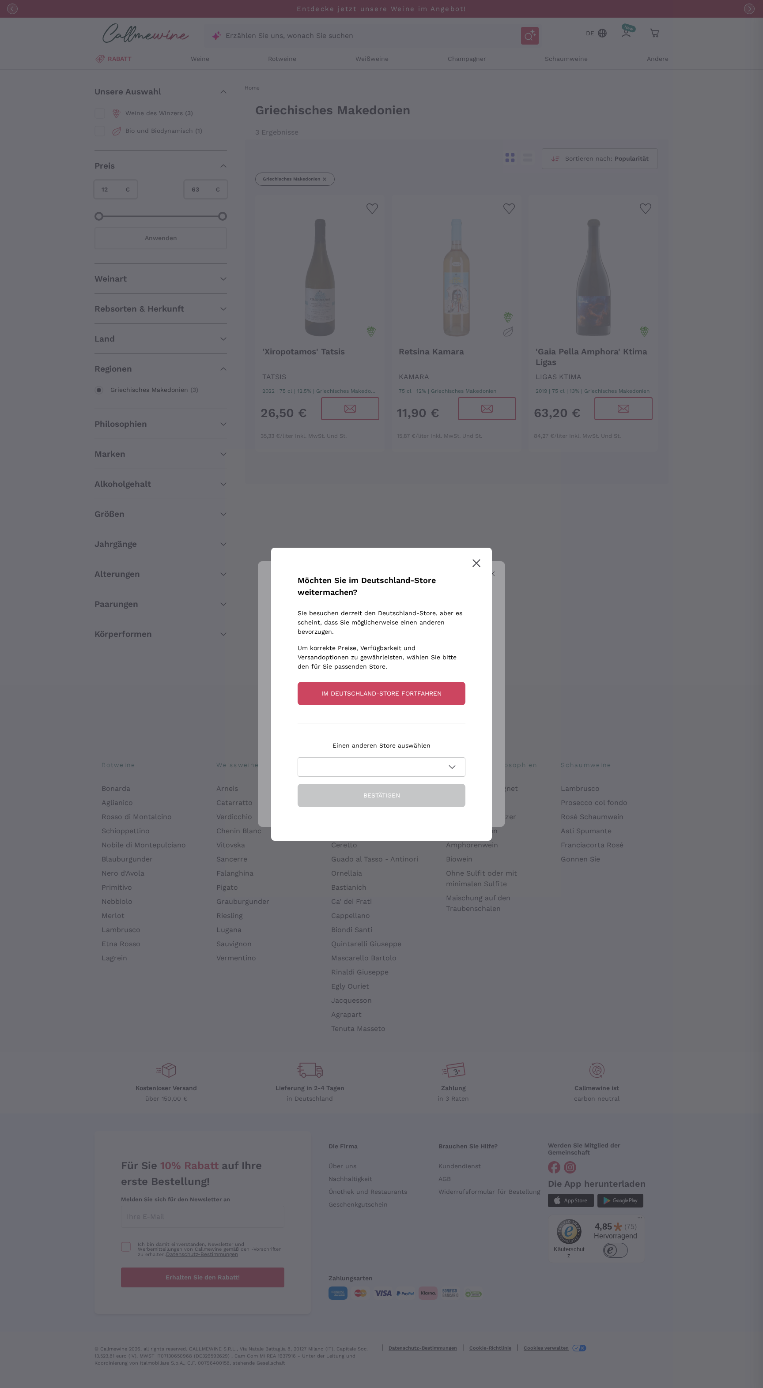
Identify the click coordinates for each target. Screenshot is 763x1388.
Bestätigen (381, 795)
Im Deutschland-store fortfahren (381, 693)
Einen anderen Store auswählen (381, 745)
